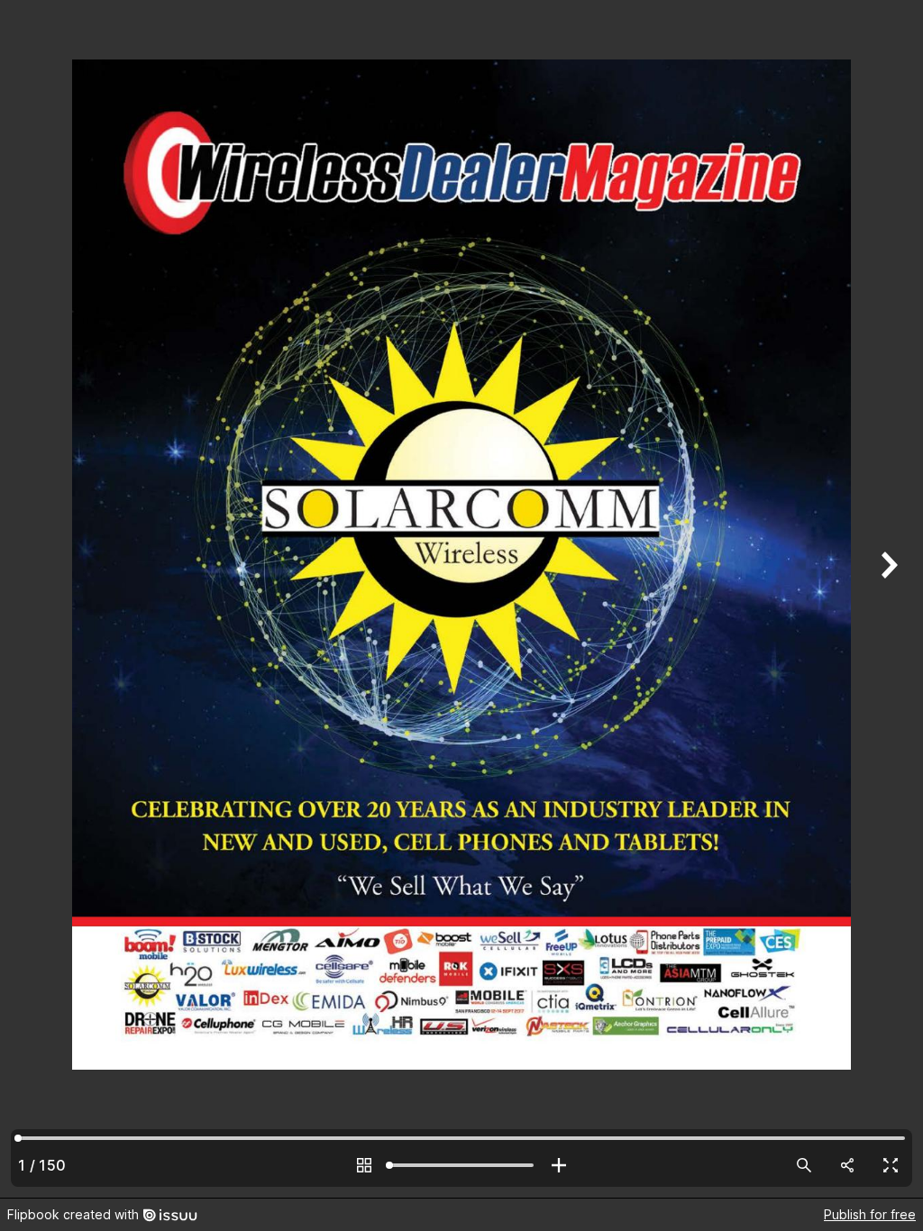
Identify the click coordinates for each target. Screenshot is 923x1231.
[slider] (461, 1165)
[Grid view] (364, 1165)
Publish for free (870, 1214)
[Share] (847, 1165)
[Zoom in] (559, 1165)
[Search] (804, 1165)
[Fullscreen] (891, 1165)
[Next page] (887, 599)
